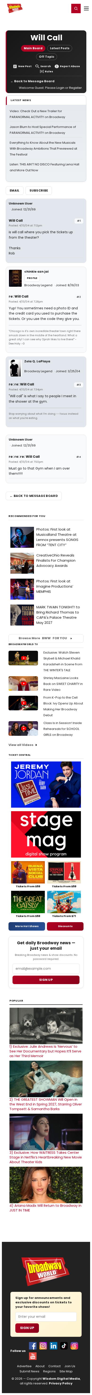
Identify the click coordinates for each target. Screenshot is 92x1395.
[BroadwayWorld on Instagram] (43, 1346)
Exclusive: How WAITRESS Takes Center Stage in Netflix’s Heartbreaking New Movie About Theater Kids (45, 1157)
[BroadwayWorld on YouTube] (33, 1356)
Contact (54, 1366)
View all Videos (20, 745)
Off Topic (46, 57)
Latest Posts (59, 48)
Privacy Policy (60, 1383)
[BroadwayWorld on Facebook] (33, 1346)
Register (50, 8)
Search (45, 66)
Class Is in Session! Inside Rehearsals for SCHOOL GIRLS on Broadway (62, 729)
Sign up (46, 980)
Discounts (65, 926)
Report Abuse (70, 66)
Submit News (29, 1371)
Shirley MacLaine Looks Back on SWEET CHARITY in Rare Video (63, 684)
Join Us (69, 1366)
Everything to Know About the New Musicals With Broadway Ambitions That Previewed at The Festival (43, 148)
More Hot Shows (27, 926)
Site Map (66, 1371)
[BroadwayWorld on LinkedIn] (53, 1346)
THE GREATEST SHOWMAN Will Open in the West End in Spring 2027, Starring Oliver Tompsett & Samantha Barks (45, 1104)
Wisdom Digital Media (61, 1378)
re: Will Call (18, 296)
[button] (76, 8)
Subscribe (38, 190)
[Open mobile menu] (86, 8)
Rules (49, 71)
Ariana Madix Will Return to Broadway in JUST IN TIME (45, 1208)
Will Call (16, 220)
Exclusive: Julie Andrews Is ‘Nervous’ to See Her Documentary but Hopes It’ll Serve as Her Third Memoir (45, 1051)
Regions (49, 1371)
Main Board (33, 48)
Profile (32, 278)
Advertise (24, 1366)
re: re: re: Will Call (24, 456)
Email (15, 190)
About (40, 1366)
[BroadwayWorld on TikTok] (64, 1346)
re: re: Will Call (21, 384)
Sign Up (27, 1327)
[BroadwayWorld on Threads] (74, 1346)
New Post (25, 66)
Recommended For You (27, 516)
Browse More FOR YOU (43, 638)
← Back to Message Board (32, 81)
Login (64, 8)
